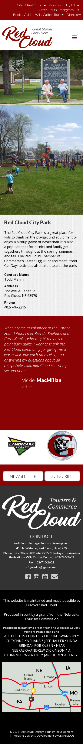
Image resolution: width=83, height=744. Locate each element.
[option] (41, 356)
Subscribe (62, 476)
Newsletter (23, 476)
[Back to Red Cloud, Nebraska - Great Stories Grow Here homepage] (27, 37)
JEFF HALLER (53, 640)
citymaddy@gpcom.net (41, 567)
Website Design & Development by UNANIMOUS (43, 735)
